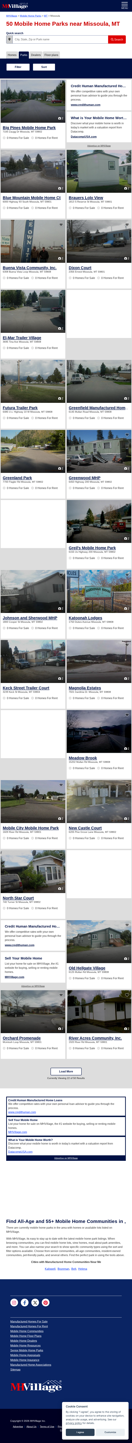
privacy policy (74, 1423)
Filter (18, 67)
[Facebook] (25, 1302)
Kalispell (50, 1268)
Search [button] (118, 39)
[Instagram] (14, 1302)
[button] (9, 39)
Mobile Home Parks (30, 15)
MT (46, 15)
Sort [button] (44, 67)
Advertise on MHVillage (99, 146)
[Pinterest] (46, 1302)
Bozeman (63, 1268)
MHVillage (11, 15)
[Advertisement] (99, 314)
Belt (73, 1268)
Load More (66, 1071)
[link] (29, 127)
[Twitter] (35, 1302)
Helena (82, 1268)
